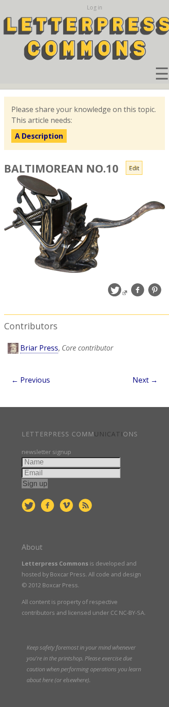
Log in (94, 7)
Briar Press (39, 348)
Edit (134, 168)
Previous (30, 380)
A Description (39, 136)
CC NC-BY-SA (127, 613)
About (32, 547)
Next (145, 380)
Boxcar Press (68, 574)
